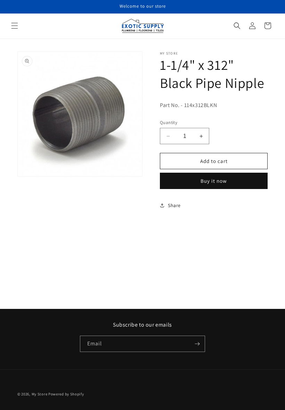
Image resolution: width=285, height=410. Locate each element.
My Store (40, 394)
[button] (14, 25)
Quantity (168, 122)
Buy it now (214, 181)
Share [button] (174, 205)
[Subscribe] (197, 344)
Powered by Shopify (66, 394)
